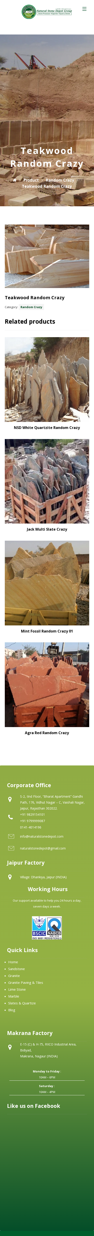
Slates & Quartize (22, 1003)
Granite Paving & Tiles (25, 982)
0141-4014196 (30, 827)
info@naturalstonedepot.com (41, 836)
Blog (11, 1010)
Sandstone (16, 968)
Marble (13, 996)
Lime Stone (17, 989)
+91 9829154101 (32, 814)
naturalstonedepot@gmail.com (43, 848)
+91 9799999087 (32, 821)
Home (13, 962)
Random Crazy (31, 307)
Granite (14, 975)
